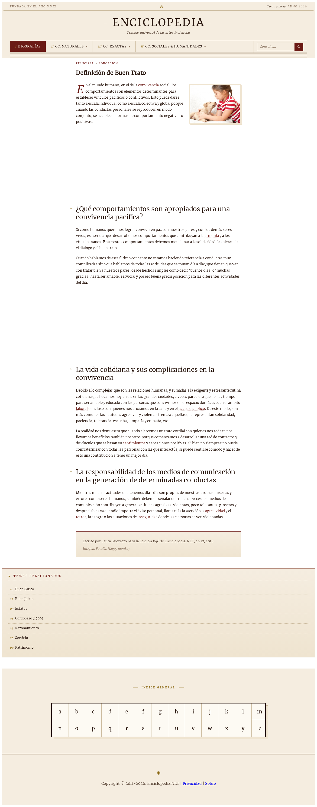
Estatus (21, 609)
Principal (85, 63)
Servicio (21, 638)
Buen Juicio (24, 599)
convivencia (148, 85)
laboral (82, 409)
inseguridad (147, 517)
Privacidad (192, 783)
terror (81, 517)
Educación (108, 63)
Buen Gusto (24, 589)
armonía (211, 236)
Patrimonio (24, 647)
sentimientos (134, 443)
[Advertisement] (158, 163)
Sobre (210, 783)
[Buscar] (298, 47)
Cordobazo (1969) (29, 618)
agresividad (215, 511)
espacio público (191, 409)
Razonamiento (27, 628)
